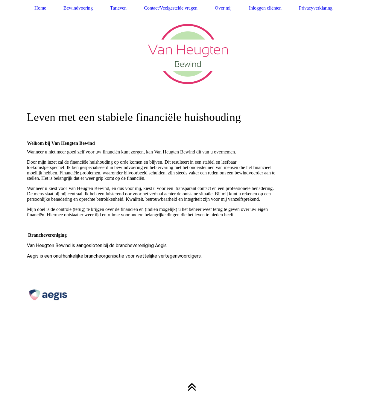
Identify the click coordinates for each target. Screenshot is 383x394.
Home (40, 7)
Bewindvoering (78, 7)
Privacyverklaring (315, 7)
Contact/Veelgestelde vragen (170, 7)
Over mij (223, 7)
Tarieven (118, 7)
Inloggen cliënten (265, 7)
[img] (191, 67)
